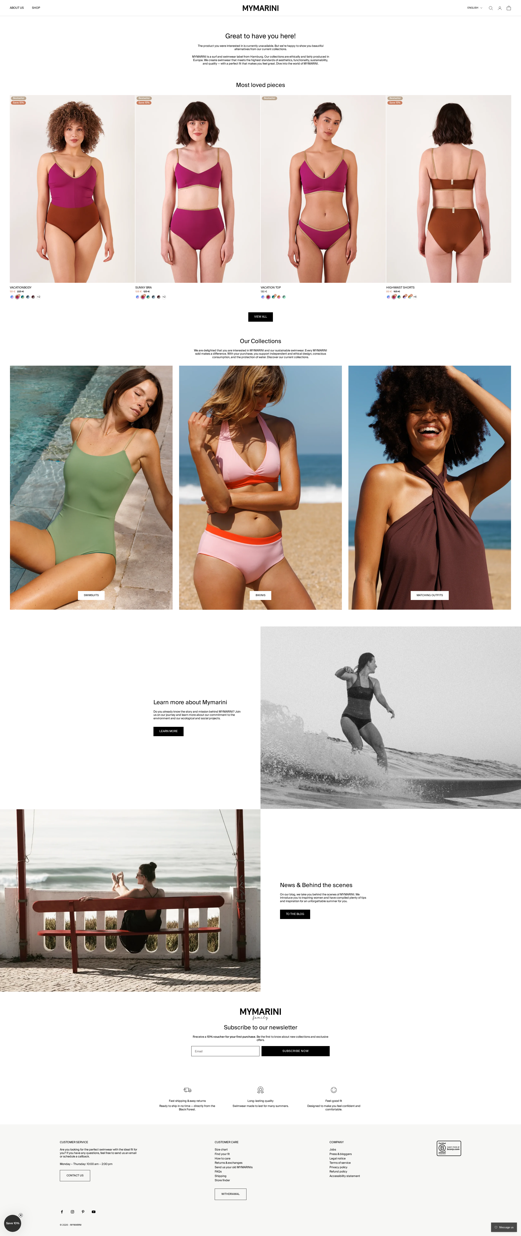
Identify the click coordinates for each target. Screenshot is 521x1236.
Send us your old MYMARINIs (234, 1167)
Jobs (332, 1149)
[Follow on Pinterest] (83, 1212)
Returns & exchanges (228, 1162)
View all (260, 316)
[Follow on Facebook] (62, 1212)
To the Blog (295, 914)
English (472, 8)
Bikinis (260, 595)
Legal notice (337, 1158)
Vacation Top (271, 288)
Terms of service (340, 1162)
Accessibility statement (344, 1176)
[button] (12, 1223)
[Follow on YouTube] (94, 1212)
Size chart (221, 1149)
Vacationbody (21, 288)
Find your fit (222, 1154)
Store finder (222, 1180)
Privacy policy (338, 1167)
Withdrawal (230, 1194)
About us (17, 8)
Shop (36, 8)
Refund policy (338, 1171)
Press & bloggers (340, 1154)
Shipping (221, 1176)
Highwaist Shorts (400, 288)
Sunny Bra (143, 288)
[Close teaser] (21, 1215)
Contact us (75, 1175)
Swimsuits (91, 595)
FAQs (218, 1171)
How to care (222, 1158)
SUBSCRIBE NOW (295, 1051)
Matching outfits (430, 595)
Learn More (168, 731)
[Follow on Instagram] (72, 1212)
